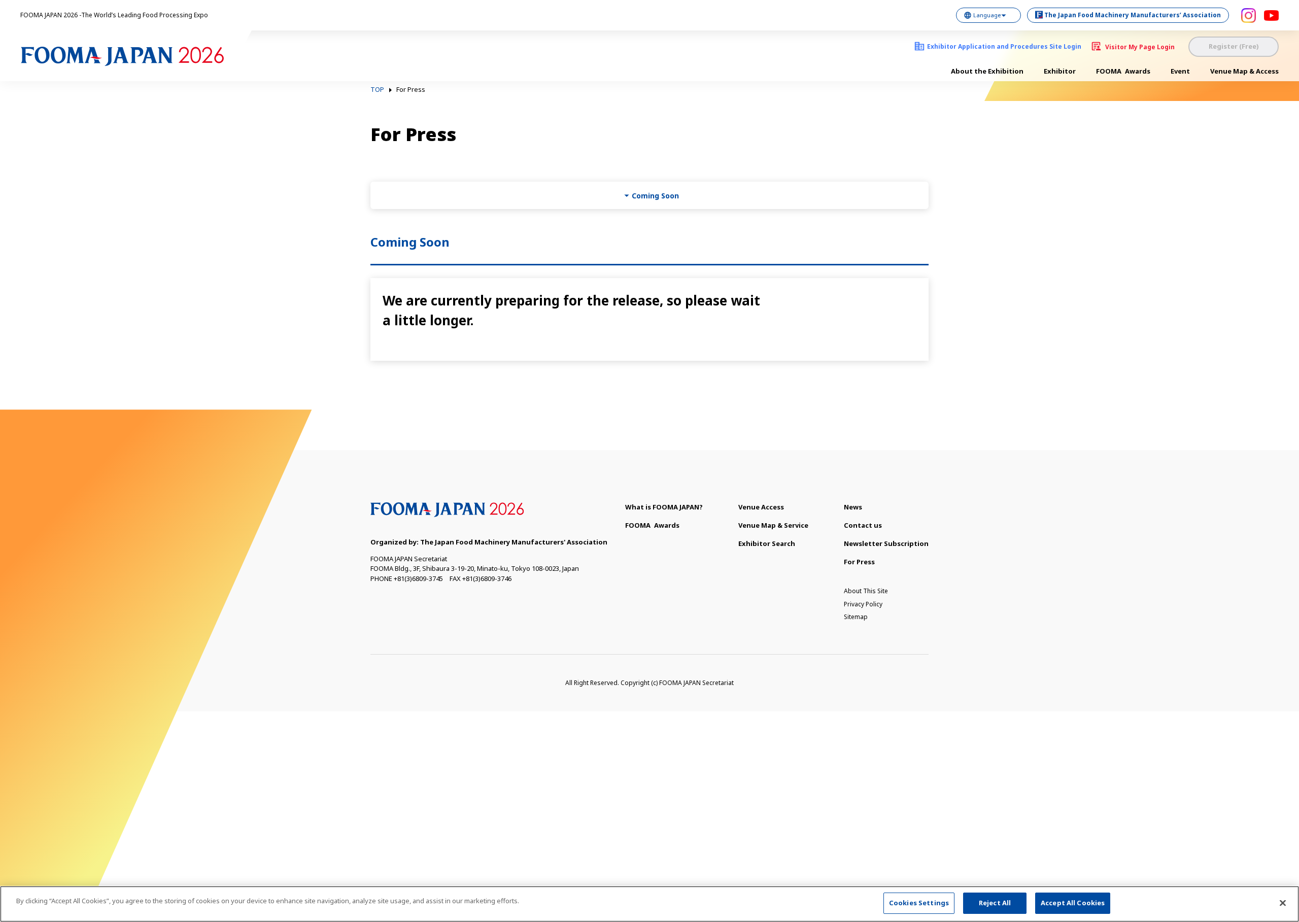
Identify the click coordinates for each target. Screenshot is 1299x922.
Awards (1123, 71)
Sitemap (856, 616)
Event (1180, 71)
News (853, 506)
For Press (859, 561)
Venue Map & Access (1244, 71)
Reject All (995, 902)
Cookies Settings (919, 902)
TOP (377, 90)
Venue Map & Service (773, 525)
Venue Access (761, 506)
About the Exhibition (987, 71)
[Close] (1283, 903)
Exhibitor (1060, 71)
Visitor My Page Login (1140, 47)
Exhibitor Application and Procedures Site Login (1004, 46)
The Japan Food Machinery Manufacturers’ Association (1132, 15)
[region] (649, 904)
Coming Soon (655, 195)
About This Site (866, 591)
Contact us (863, 525)
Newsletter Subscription (886, 543)
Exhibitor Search (766, 543)
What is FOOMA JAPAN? (664, 506)
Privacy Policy (863, 604)
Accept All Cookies (1073, 902)
